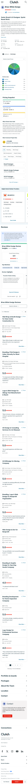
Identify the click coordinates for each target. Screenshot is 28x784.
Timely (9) (16, 267)
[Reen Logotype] (5, 195)
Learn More (6, 240)
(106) (12, 199)
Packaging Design (8, 89)
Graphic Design (7, 81)
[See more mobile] (22, 346)
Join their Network (16, 12)
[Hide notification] (25, 233)
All (4, 149)
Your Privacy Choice (5, 771)
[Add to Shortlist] (25, 781)
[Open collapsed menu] (2, 2)
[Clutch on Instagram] (12, 751)
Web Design (15, 149)
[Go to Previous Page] (8, 665)
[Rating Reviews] (8, 9)
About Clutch (4, 756)
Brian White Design (12, 7)
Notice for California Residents (7, 773)
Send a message (7, 715)
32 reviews (13, 9)
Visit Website (6, 781)
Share (24, 316)
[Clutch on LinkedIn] (22, 751)
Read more (3, 37)
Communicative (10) (7, 267)
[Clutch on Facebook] (2, 751)
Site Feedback (4, 742)
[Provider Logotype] (2, 7)
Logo (5, 83)
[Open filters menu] (25, 311)
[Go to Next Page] (20, 665)
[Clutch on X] (7, 751)
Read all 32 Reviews (14, 292)
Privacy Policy (4, 769)
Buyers (2, 759)
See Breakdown (13, 261)
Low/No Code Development (9, 85)
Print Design (18, 156)
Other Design (11, 156)
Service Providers (5, 763)
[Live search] (25, 2)
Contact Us (3, 746)
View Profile (13, 220)
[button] (12, 311)
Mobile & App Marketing (9, 87)
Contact (16, 781)
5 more (6, 159)
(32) (17, 258)
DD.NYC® (11, 195)
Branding (6, 79)
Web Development (7, 153)
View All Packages (13, 182)
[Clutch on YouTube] (17, 751)
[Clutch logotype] (14, 2)
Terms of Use (3, 776)
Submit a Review (13, 306)
